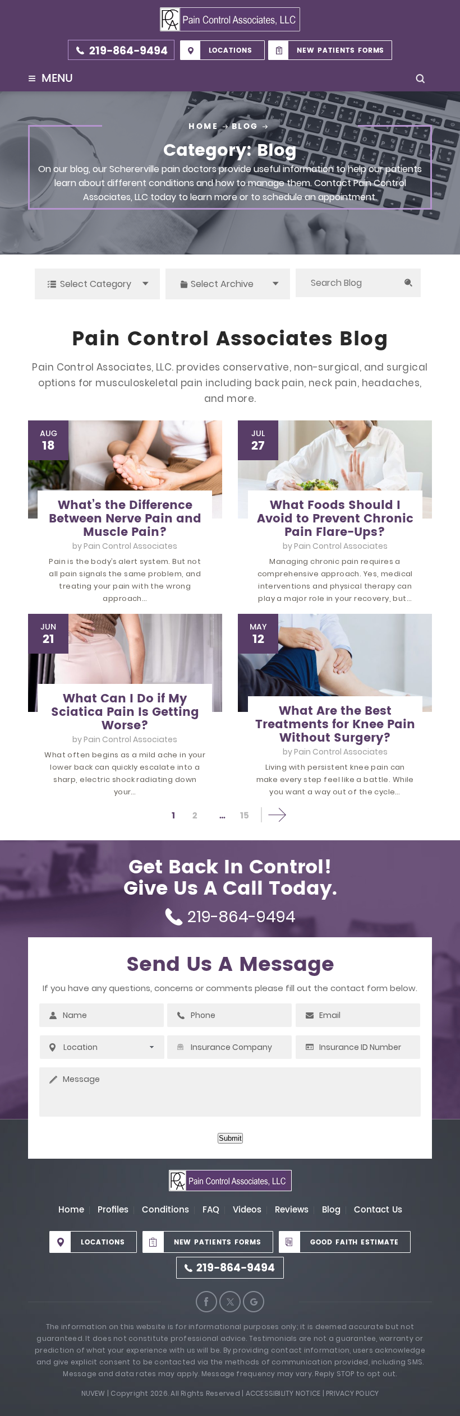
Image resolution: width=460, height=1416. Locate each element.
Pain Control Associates (130, 546)
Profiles (113, 1210)
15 (244, 816)
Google (253, 1301)
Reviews (292, 1210)
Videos (247, 1210)
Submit (230, 1138)
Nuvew (93, 1393)
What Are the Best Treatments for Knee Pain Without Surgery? (335, 725)
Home (71, 1210)
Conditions (165, 1210)
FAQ (211, 1210)
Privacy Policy (352, 1393)
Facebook (206, 1301)
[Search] (408, 283)
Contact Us (378, 1210)
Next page (277, 814)
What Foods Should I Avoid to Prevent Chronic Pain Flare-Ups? (335, 519)
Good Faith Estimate (354, 1242)
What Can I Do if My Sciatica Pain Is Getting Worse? (125, 712)
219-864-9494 (128, 51)
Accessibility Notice (283, 1393)
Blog (331, 1210)
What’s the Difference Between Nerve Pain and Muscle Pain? (125, 519)
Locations (231, 50)
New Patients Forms (340, 50)
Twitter (230, 1301)
